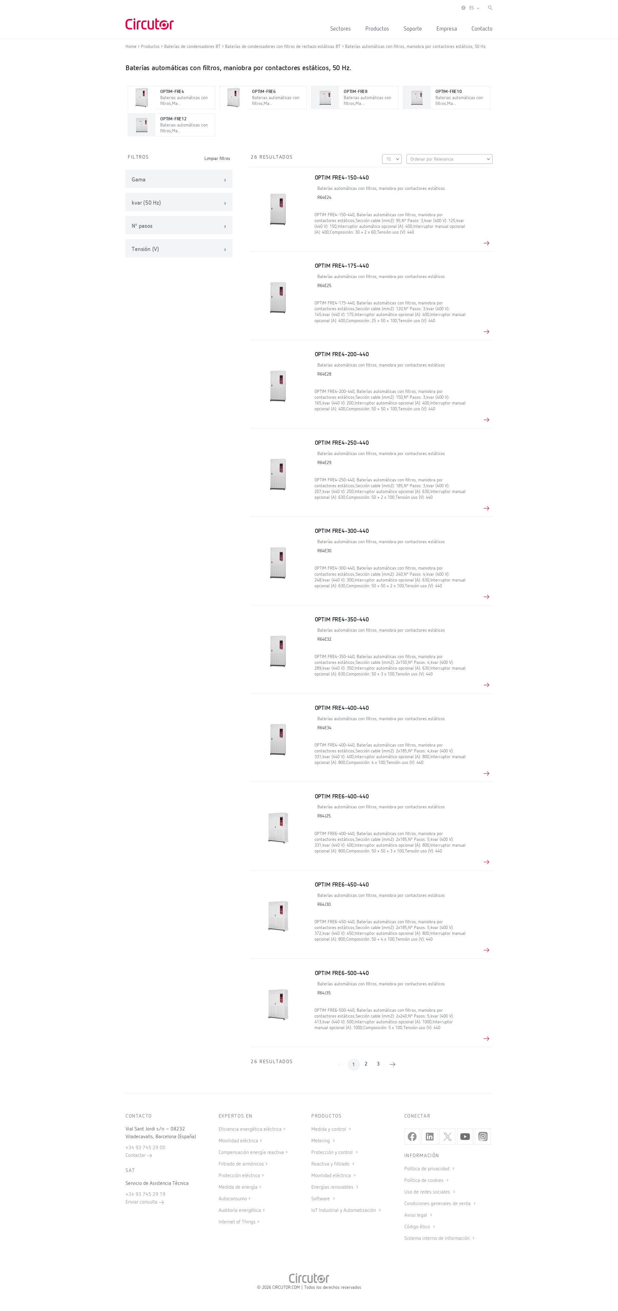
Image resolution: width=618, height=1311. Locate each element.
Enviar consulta (142, 1202)
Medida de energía (238, 1187)
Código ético (417, 1227)
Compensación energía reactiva (251, 1152)
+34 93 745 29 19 (145, 1194)
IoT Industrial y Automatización (344, 1210)
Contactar (136, 1155)
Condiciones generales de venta (438, 1203)
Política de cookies (424, 1180)
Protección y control (332, 1152)
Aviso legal (416, 1215)
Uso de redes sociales (427, 1192)
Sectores (340, 29)
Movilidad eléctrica (238, 1141)
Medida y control (329, 1129)
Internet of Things (237, 1222)
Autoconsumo (233, 1199)
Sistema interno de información (437, 1238)
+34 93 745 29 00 (145, 1147)
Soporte (413, 29)
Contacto (482, 29)
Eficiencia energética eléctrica (250, 1129)
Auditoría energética (240, 1210)
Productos (377, 29)
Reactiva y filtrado (331, 1164)
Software (321, 1199)
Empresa (446, 29)
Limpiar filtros (217, 158)
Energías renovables (333, 1187)
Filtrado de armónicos (241, 1164)
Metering (321, 1141)
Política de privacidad (427, 1169)
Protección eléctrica (239, 1175)
